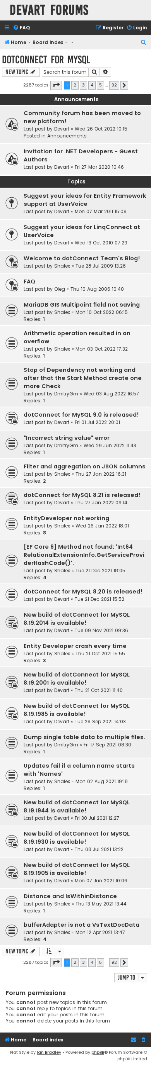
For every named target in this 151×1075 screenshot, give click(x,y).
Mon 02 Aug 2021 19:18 (102, 781)
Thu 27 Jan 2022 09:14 (101, 502)
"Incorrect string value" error (67, 438)
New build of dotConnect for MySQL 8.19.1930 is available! (77, 838)
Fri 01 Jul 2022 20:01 (97, 422)
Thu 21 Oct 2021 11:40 (99, 690)
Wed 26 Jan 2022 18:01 (102, 525)
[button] (56, 85)
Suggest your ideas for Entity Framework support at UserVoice (85, 200)
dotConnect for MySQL (46, 60)
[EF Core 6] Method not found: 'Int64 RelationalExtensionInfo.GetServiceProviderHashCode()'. (84, 555)
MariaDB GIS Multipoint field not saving (82, 305)
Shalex (62, 266)
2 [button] (75, 85)
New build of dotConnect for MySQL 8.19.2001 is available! (77, 679)
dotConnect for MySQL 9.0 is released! (81, 415)
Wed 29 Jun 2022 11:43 (110, 445)
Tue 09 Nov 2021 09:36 (101, 630)
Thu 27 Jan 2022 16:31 (101, 474)
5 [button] (100, 85)
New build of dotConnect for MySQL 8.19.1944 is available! (77, 806)
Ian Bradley (49, 1052)
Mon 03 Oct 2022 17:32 (102, 349)
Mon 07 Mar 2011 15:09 (101, 211)
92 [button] (114, 85)
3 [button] (83, 85)
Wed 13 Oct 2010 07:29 (101, 242)
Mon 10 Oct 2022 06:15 (102, 312)
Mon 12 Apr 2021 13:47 (100, 932)
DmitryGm (66, 393)
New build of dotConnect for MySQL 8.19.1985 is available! (77, 710)
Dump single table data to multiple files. (84, 737)
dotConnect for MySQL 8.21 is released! (82, 495)
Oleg (59, 289)
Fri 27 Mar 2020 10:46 (99, 167)
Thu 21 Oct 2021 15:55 (100, 653)
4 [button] (92, 85)
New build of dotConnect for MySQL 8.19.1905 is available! (77, 869)
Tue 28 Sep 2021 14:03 (100, 721)
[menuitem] (21, 28)
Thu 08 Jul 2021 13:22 (99, 849)
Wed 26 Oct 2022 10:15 (101, 128)
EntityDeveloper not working (66, 518)
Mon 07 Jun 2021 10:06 (101, 880)
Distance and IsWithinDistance (70, 896)
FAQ (29, 281)
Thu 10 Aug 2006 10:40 (97, 289)
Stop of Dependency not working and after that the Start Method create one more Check (83, 378)
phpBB (97, 1052)
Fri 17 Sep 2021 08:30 (107, 744)
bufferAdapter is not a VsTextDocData (81, 925)
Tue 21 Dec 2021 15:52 (99, 599)
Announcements (67, 135)
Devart (61, 128)
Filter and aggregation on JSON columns (85, 466)
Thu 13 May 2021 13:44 (101, 903)
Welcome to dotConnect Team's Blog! (82, 258)
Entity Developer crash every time (75, 646)
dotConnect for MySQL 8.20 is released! (83, 591)
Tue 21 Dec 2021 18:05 (100, 570)
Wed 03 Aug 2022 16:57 (111, 393)
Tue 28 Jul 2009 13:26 (101, 266)
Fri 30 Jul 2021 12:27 (97, 818)
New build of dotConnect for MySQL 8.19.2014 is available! (77, 619)
